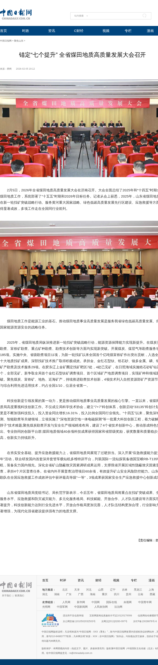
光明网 (46, 606)
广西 (80, 594)
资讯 (51, 31)
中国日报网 (6, 40)
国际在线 (111, 602)
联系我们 (19, 595)
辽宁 (112, 589)
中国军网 (62, 606)
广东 (68, 594)
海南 (92, 594)
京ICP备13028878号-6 (145, 621)
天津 (77, 589)
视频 (106, 31)
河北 (89, 589)
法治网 (118, 606)
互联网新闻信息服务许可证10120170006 (110, 615)
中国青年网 (145, 602)
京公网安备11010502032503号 (79, 621)
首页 (3, 31)
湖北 (45, 594)
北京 (65, 589)
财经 (98, 580)
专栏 (128, 31)
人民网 (66, 602)
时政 (25, 31)
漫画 (150, 31)
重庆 (104, 594)
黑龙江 (138, 589)
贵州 (128, 594)
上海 (151, 589)
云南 (140, 594)
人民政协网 (101, 606)
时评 (63, 580)
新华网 (81, 602)
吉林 (124, 589)
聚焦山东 (18, 40)
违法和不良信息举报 (73, 615)
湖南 (57, 594)
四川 (116, 594)
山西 (100, 589)
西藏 (152, 594)
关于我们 (6, 595)
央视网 (128, 602)
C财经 (78, 31)
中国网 (96, 602)
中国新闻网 (81, 606)
